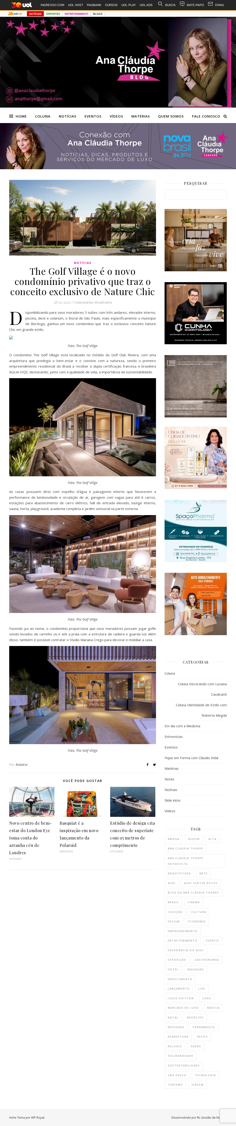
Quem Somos (171, 116)
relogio (175, 1046)
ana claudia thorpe (186, 848)
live (201, 988)
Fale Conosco (206, 116)
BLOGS (97, 13)
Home (21, 116)
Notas (169, 779)
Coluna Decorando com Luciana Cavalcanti (202, 689)
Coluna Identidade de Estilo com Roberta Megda (201, 710)
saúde (196, 1046)
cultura (198, 912)
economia (197, 921)
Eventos (93, 116)
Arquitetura (179, 873)
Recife (202, 1036)
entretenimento (183, 940)
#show (194, 839)
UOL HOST (75, 5)
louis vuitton (181, 998)
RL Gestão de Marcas (212, 1117)
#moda (174, 839)
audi (172, 883)
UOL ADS (146, 5)
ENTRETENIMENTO (76, 13)
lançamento (179, 988)
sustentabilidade (184, 1065)
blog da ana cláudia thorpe (193, 892)
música (213, 1007)
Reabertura (178, 1036)
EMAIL (219, 5)
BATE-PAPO (195, 5)
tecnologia (205, 1075)
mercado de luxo (183, 1007)
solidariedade (180, 1055)
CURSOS (111, 5)
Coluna (42, 116)
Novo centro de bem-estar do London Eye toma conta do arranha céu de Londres (30, 837)
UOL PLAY (128, 5)
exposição (177, 959)
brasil (173, 902)
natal (173, 1017)
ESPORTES (53, 13)
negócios (195, 1017)
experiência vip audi (186, 950)
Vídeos (116, 116)
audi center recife (201, 883)
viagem (198, 1084)
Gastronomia (207, 959)
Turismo (175, 1084)
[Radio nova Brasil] (118, 168)
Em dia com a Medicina (182, 726)
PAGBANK (94, 5)
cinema (194, 902)
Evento (212, 940)
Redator (22, 764)
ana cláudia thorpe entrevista (186, 861)
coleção (175, 912)
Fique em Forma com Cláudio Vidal (191, 757)
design (174, 921)
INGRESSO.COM (52, 5)
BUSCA (170, 5)
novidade (176, 1027)
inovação (195, 969)
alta (212, 839)
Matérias (140, 116)
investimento (180, 979)
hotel (173, 969)
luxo (206, 998)
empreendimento (183, 931)
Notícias (67, 116)
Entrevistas (174, 736)
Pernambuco (204, 1027)
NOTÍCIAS (35, 13)
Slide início (172, 800)
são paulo (177, 1075)
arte (203, 873)
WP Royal (37, 1117)
